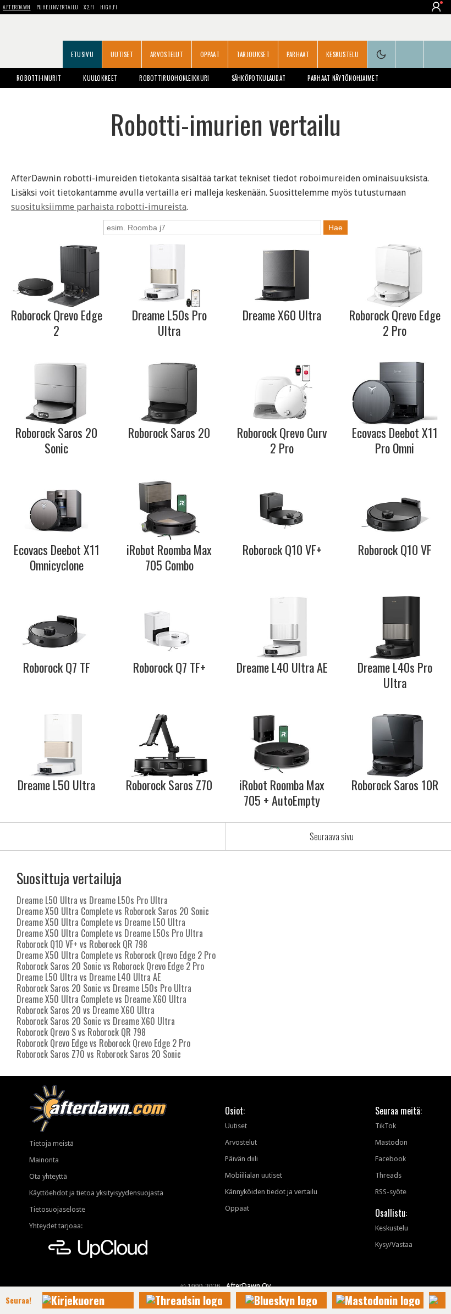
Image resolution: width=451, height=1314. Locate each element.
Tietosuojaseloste (57, 1209)
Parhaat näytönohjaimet (342, 78)
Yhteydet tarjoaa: (55, 1226)
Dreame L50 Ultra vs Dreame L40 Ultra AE (88, 977)
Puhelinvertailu (57, 7)
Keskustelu (342, 54)
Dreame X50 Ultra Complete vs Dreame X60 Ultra (101, 999)
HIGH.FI (109, 7)
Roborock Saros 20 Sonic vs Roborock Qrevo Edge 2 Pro (110, 966)
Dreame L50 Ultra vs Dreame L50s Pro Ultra (92, 900)
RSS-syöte (390, 1192)
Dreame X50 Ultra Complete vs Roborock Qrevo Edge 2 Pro (116, 955)
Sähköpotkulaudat (259, 78)
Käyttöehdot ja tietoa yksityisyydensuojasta (96, 1193)
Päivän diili (241, 1159)
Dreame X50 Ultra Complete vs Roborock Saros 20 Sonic (112, 911)
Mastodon (391, 1142)
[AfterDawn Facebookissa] (409, 54)
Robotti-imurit (38, 78)
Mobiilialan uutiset (253, 1175)
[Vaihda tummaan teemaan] (381, 54)
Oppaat (209, 54)
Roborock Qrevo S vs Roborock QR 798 (81, 1032)
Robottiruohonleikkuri (174, 78)
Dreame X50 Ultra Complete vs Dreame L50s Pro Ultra (109, 933)
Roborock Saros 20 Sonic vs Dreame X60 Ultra (95, 1021)
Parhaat (298, 54)
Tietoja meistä (51, 1143)
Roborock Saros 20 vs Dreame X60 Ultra (85, 1010)
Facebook (390, 1159)
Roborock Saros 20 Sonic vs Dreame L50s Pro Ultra (103, 988)
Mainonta (44, 1160)
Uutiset (122, 54)
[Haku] (437, 54)
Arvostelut (166, 54)
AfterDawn (17, 7)
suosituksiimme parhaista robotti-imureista (98, 207)
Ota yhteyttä (48, 1176)
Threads (388, 1175)
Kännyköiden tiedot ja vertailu (271, 1192)
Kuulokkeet (100, 78)
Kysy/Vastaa (394, 1244)
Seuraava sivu (332, 836)
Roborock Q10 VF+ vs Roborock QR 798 (81, 944)
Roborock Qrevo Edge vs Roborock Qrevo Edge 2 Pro (103, 1043)
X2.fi (89, 7)
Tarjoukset (253, 54)
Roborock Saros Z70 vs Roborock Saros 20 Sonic (98, 1054)
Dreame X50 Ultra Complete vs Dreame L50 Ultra (100, 922)
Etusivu (82, 54)
